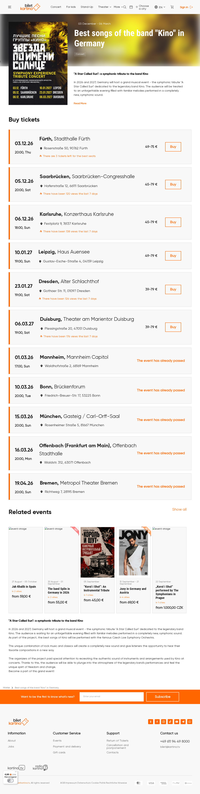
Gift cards (59, 752)
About (12, 740)
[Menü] (16, 772)
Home (6, 688)
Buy (173, 147)
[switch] (10, 780)
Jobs (11, 746)
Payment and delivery (67, 746)
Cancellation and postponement (118, 746)
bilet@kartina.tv (170, 747)
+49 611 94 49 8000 (175, 741)
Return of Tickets (117, 740)
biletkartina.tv (23, 783)
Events (57, 740)
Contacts (113, 752)
